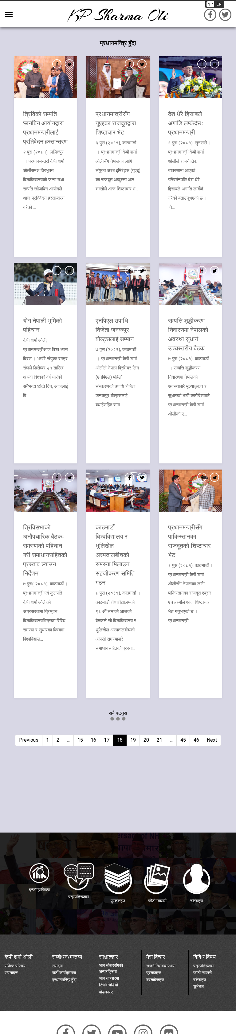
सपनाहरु (11, 972)
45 (183, 740)
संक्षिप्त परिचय (15, 965)
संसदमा (57, 965)
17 (106, 740)
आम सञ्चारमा (109, 978)
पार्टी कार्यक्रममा (64, 972)
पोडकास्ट (106, 991)
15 (80, 740)
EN (219, 4)
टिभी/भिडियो (108, 984)
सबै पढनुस (118, 713)
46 (196, 740)
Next (212, 740)
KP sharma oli (118, 15)
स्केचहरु (199, 979)
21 (159, 740)
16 (93, 740)
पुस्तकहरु (153, 972)
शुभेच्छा (198, 986)
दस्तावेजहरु (155, 979)
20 (146, 740)
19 (133, 740)
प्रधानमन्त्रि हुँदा (64, 979)
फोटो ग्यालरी (202, 972)
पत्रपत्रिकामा (203, 965)
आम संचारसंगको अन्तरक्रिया (111, 968)
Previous (28, 740)
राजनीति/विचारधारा (160, 965)
